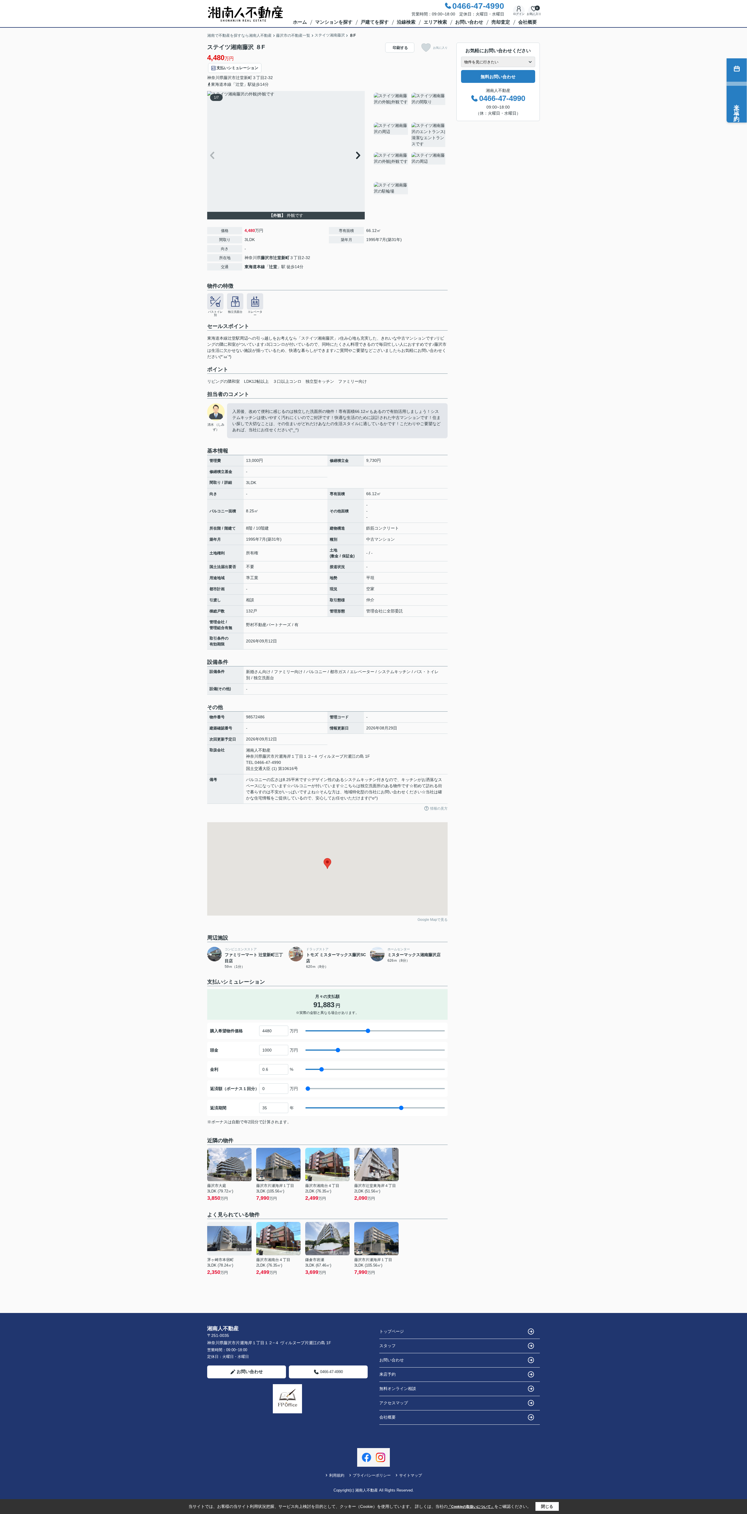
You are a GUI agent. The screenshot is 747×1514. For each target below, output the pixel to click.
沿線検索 (406, 22)
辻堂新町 (244, 77)
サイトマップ (410, 1475)
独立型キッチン (320, 381)
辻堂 (273, 266)
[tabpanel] (410, 150)
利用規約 (336, 1475)
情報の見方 (439, 808)
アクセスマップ (393, 1403)
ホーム (300, 22)
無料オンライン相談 (397, 1388)
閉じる (547, 1506)
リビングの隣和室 (223, 381)
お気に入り (440, 47)
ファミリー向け (352, 381)
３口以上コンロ (287, 381)
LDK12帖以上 (256, 381)
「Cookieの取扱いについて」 (471, 1507)
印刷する (400, 48)
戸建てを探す (375, 22)
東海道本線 (255, 266)
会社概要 (527, 22)
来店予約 (387, 1374)
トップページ (391, 1331)
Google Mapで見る (433, 920)
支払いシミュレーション (237, 68)
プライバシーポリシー (372, 1475)
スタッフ (387, 1345)
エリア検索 (435, 22)
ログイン (519, 13)
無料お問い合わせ (498, 76)
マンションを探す (333, 22)
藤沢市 (230, 77)
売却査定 (500, 22)
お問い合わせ (469, 22)
